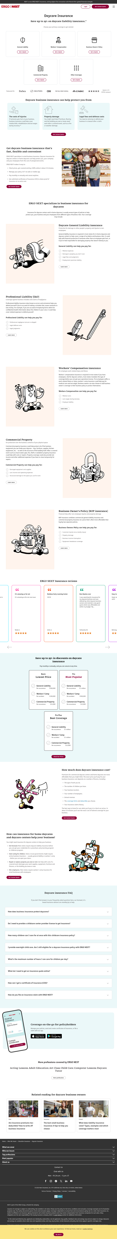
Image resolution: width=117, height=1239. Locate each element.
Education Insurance (24, 1141)
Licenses (64, 1191)
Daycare (102, 1068)
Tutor (58, 1071)
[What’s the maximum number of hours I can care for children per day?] (108, 959)
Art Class (54, 1068)
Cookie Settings (88, 1229)
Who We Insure (11, 1141)
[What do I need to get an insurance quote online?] (108, 971)
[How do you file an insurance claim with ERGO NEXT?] (108, 995)
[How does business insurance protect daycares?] (108, 911)
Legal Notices (58, 1215)
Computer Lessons (85, 1068)
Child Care (67, 1068)
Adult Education (39, 1068)
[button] (22, 44)
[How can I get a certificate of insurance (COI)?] (108, 983)
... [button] (93, 607)
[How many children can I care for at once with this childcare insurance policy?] (108, 935)
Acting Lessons (19, 1068)
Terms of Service (46, 1191)
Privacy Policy (57, 1191)
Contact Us (58, 1167)
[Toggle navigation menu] (114, 7)
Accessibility (71, 1191)
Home (4, 1141)
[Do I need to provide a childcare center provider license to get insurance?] (108, 923)
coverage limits (72, 801)
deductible (83, 801)
